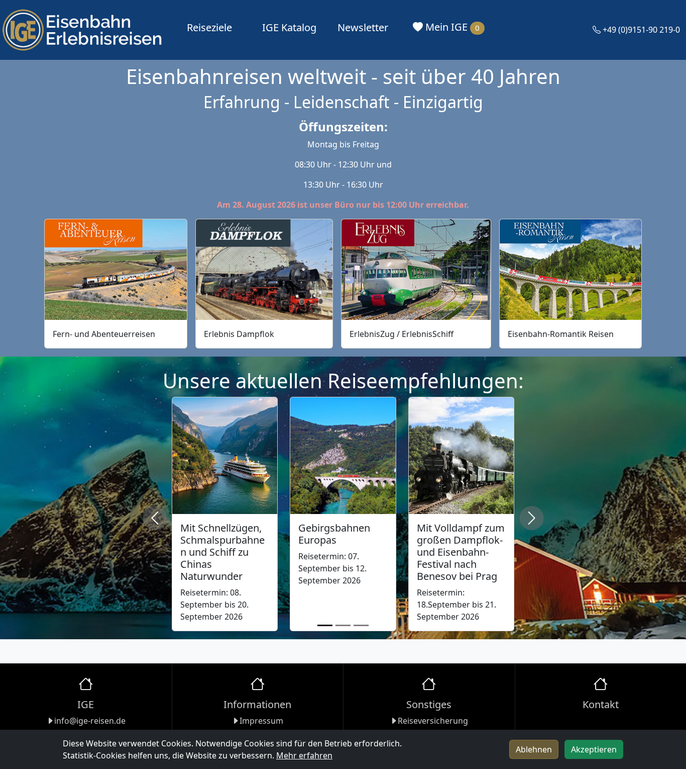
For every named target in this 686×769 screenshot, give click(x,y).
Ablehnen (534, 749)
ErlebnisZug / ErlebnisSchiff (401, 333)
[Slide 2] (343, 625)
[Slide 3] (361, 625)
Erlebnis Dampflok (239, 333)
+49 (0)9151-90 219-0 (640, 29)
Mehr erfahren (304, 755)
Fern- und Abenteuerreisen (104, 333)
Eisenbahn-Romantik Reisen (561, 333)
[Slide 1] (324, 625)
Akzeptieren (594, 749)
